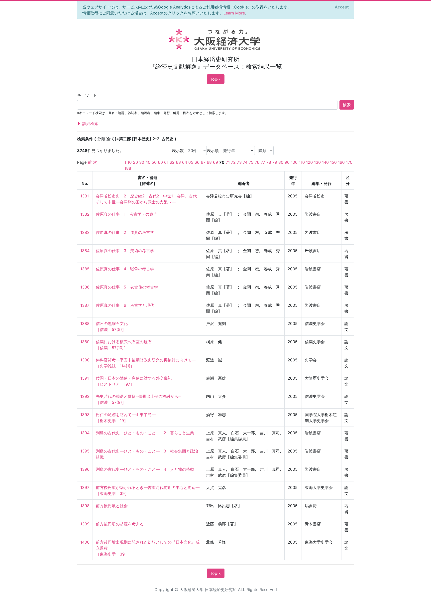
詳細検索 (89, 123)
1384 (85, 250)
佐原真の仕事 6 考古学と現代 (125, 305)
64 (184, 162)
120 (309, 162)
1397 (84, 487)
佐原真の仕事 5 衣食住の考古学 (127, 287)
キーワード (87, 95)
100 (294, 162)
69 (215, 162)
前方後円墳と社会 (112, 505)
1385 (85, 268)
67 (203, 162)
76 (257, 162)
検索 (347, 104)
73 (239, 162)
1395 (85, 450)
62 (172, 162)
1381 (84, 195)
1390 (85, 359)
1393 (85, 414)
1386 (85, 287)
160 (341, 162)
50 (154, 162)
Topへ (215, 79)
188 (127, 168)
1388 (85, 323)
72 (233, 162)
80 (280, 162)
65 (190, 162)
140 (325, 162)
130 (317, 162)
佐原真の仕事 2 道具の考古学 (125, 232)
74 (245, 162)
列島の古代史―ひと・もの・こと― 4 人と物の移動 (145, 469)
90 (287, 162)
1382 (85, 214)
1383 (85, 232)
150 (333, 162)
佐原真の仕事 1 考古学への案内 (126, 214)
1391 (84, 378)
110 (302, 162)
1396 (85, 469)
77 (263, 162)
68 (209, 162)
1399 (85, 523)
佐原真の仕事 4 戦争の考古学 (125, 268)
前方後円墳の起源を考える (120, 523)
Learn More (234, 12)
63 (178, 162)
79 (274, 162)
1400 (85, 542)
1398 (85, 505)
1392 (85, 396)
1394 (85, 432)
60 (160, 162)
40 (147, 162)
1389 (85, 341)
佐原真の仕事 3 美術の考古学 (125, 250)
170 (349, 162)
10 (129, 162)
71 (228, 162)
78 (268, 162)
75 (251, 162)
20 (135, 162)
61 (166, 162)
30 (141, 162)
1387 (84, 305)
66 (197, 162)
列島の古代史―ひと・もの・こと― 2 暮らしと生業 (145, 432)
